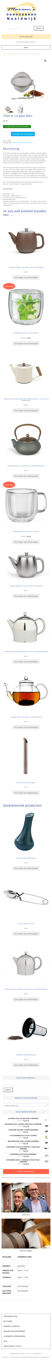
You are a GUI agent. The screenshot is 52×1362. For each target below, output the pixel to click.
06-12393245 (23, 1291)
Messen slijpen (26, 1251)
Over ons (26, 1215)
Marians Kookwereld (26, 11)
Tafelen (10, 54)
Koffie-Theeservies (19, 54)
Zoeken (38, 28)
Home (5, 54)
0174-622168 (26, 36)
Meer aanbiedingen (26, 1171)
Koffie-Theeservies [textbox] (25, 1105)
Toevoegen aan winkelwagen (22, 134)
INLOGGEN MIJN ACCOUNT (26, 42)
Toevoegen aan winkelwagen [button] (26, 277)
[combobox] (26, 1104)
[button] (26, 47)
